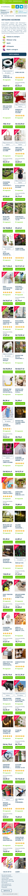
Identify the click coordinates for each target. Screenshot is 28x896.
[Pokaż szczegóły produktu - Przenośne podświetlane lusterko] (8, 619)
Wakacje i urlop (11, 40)
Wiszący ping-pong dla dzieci (7, 492)
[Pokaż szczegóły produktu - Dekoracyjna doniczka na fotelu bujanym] (20, 381)
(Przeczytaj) (4, 887)
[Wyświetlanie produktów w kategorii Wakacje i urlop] (4, 39)
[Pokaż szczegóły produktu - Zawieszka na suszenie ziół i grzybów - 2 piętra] (20, 829)
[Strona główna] (2, 16)
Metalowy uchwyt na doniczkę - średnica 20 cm (7, 218)
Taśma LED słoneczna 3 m (7, 76)
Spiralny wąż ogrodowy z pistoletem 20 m (7, 390)
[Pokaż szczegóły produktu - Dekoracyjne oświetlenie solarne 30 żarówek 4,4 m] (8, 722)
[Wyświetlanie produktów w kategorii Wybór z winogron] (4, 49)
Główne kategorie (9, 16)
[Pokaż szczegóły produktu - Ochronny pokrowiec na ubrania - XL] (20, 449)
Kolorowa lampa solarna (8, 461)
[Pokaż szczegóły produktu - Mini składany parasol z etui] (8, 686)
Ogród (8, 43)
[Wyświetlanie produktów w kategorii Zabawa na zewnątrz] (4, 36)
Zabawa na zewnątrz (13, 37)
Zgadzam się (7, 890)
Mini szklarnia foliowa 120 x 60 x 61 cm (7, 107)
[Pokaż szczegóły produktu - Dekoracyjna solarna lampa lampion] (20, 412)
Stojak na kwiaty (18, 730)
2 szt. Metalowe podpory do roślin (6, 253)
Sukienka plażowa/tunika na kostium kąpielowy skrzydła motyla (20, 700)
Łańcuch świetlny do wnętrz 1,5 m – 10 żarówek (20, 629)
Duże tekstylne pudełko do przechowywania (8, 663)
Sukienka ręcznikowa (6, 425)
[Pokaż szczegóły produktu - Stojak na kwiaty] (20, 722)
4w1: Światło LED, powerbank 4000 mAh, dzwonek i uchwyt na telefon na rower (19, 800)
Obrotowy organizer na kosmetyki (19, 149)
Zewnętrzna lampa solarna (20, 249)
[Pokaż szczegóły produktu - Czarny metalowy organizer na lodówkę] (20, 863)
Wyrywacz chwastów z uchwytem (19, 288)
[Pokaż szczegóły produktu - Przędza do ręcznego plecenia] (20, 97)
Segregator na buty (20, 662)
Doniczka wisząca (6, 359)
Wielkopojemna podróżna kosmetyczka (20, 596)
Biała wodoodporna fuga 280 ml (7, 288)
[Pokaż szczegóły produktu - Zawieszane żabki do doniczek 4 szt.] (20, 483)
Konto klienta (17, 8)
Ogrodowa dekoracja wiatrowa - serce (6, 766)
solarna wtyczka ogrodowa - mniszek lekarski (19, 526)
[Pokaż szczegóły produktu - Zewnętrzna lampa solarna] (20, 240)
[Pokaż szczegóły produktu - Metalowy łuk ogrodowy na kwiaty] (8, 516)
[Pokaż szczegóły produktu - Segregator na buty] (20, 653)
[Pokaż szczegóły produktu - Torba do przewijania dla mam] (8, 135)
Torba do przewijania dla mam (6, 149)
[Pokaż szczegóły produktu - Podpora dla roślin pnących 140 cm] (20, 208)
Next (27, 12)
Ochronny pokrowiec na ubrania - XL (19, 459)
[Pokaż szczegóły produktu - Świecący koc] (20, 551)
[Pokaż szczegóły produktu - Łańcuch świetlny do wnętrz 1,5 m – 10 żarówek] (20, 619)
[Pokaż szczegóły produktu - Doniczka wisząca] (8, 347)
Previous (1, 12)
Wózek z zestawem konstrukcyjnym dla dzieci (8, 839)
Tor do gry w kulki (7, 872)
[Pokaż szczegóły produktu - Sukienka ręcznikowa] (8, 412)
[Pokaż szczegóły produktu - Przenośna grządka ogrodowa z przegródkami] (8, 174)
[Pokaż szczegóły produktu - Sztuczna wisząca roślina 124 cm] (20, 756)
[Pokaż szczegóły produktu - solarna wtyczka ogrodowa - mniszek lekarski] (20, 516)
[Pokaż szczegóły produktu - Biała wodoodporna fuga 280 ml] (8, 278)
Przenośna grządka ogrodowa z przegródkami (7, 183)
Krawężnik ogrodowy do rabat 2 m (7, 322)
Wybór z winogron (12, 49)
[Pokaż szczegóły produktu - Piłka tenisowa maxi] (8, 586)
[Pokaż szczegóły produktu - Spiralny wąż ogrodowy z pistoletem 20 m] (8, 381)
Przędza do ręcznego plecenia (18, 111)
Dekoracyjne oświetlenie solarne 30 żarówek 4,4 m (7, 731)
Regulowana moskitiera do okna (19, 322)
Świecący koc (19, 563)
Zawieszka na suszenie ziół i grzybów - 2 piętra (19, 839)
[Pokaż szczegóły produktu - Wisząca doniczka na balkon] (8, 791)
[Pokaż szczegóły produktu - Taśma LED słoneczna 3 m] (8, 64)
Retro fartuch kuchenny (20, 186)
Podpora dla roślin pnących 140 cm (20, 218)
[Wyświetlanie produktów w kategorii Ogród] (4, 43)
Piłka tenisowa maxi (8, 595)
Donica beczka (19, 72)
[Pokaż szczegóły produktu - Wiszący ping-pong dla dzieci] (8, 483)
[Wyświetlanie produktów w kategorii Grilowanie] (4, 46)
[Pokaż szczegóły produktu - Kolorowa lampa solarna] (8, 449)
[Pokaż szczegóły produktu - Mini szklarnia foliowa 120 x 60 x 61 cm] (8, 97)
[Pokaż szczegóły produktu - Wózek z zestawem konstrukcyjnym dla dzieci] (8, 829)
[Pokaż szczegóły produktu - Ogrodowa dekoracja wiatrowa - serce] (8, 756)
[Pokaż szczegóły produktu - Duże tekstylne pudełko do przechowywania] (8, 653)
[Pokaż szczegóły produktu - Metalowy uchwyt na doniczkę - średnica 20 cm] (8, 208)
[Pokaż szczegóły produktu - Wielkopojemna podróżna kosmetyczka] (20, 586)
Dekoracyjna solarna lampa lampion (20, 422)
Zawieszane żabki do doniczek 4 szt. (20, 493)
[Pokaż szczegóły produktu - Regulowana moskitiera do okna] (20, 312)
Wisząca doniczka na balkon (6, 804)
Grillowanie (10, 46)
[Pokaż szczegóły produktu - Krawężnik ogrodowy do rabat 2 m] (8, 312)
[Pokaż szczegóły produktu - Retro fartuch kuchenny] (20, 174)
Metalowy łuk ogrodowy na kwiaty (7, 526)
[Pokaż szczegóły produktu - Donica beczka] (20, 64)
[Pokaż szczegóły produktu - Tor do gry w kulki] (8, 863)
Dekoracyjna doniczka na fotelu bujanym (19, 390)
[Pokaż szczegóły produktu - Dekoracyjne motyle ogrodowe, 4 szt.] (20, 347)
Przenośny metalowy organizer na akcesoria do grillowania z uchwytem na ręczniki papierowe (7, 561)
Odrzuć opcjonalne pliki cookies (10, 894)
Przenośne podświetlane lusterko (7, 629)
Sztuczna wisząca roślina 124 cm (20, 766)
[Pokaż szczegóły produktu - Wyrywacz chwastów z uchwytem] (20, 278)
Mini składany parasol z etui (7, 699)
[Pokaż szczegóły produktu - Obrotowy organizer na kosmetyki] (20, 135)
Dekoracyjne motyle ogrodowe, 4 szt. (19, 357)
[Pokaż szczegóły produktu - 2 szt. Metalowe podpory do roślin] (8, 240)
